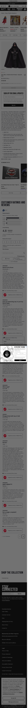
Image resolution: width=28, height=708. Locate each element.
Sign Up (20, 360)
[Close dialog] (26, 346)
